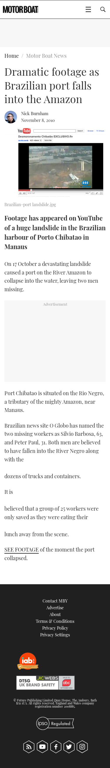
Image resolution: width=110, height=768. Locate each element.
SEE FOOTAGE (21, 549)
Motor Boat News (46, 55)
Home (11, 55)
